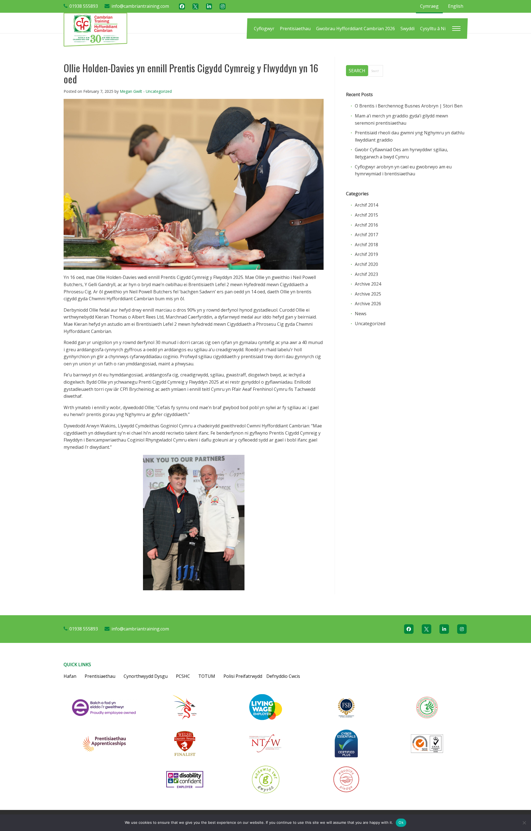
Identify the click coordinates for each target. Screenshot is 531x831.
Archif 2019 (366, 254)
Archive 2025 (368, 294)
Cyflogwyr (264, 28)
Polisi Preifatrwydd (242, 676)
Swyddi (407, 28)
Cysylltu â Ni (433, 28)
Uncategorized (159, 91)
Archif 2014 (366, 205)
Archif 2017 (366, 235)
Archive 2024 (368, 284)
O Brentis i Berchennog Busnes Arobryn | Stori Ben (408, 106)
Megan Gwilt (131, 91)
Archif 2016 (366, 225)
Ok (401, 822)
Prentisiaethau (295, 28)
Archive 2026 (368, 304)
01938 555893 (83, 6)
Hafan (70, 676)
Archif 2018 (366, 245)
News (360, 314)
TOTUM (206, 676)
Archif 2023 (366, 274)
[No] (524, 822)
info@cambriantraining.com (140, 6)
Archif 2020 (366, 264)
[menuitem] (264, 28)
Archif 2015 (366, 215)
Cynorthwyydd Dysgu (146, 676)
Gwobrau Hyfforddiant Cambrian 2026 (355, 28)
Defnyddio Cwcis (283, 676)
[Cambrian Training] (95, 29)
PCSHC (183, 676)
